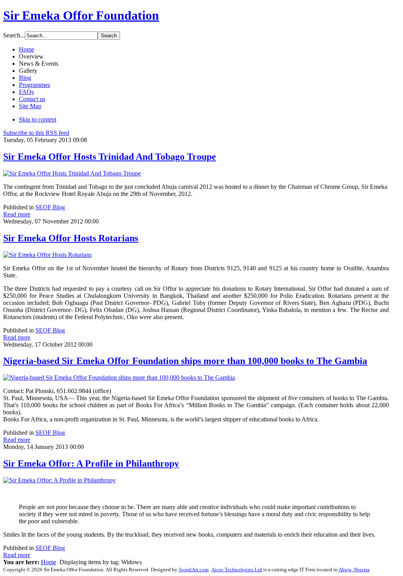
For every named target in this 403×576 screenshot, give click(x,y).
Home (48, 562)
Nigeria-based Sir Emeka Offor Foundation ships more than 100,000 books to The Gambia (185, 361)
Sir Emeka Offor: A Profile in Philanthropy (91, 463)
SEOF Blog (50, 207)
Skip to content (37, 119)
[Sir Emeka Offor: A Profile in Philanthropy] (59, 480)
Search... (14, 35)
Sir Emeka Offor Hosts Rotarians (70, 238)
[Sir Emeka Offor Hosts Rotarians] (47, 254)
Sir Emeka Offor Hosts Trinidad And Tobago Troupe (109, 156)
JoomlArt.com (194, 569)
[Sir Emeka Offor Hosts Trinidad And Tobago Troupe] (72, 173)
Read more (16, 214)
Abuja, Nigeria (354, 569)
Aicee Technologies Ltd (236, 569)
